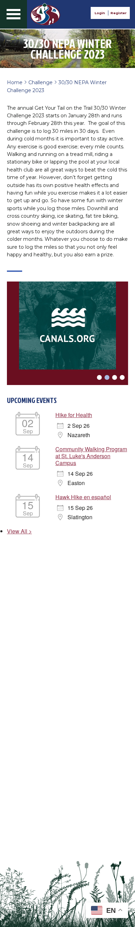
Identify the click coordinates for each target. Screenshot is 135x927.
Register (118, 13)
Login (99, 13)
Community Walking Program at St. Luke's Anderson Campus (91, 456)
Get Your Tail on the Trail (45, 14)
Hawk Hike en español (83, 497)
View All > (19, 531)
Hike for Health (73, 415)
